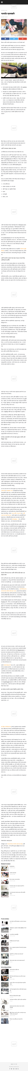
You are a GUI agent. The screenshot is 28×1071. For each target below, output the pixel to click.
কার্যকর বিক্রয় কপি (7, 665)
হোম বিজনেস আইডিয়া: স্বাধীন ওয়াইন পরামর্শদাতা (18, 999)
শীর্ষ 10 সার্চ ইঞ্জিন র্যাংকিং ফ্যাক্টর (15, 995)
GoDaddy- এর (15, 519)
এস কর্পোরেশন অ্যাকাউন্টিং (14, 934)
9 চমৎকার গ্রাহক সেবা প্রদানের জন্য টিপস (17, 885)
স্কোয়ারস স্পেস (9, 490)
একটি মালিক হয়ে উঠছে (4, 10)
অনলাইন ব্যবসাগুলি (13, 872)
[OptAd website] (22, 77)
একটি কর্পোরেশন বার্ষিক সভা (14, 969)
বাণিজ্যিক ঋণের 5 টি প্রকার (14, 940)
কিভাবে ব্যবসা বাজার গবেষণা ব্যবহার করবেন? (17, 960)
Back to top (14, 1064)
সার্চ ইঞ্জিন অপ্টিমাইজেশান (6, 726)
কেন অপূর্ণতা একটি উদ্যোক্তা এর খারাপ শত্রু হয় (18, 921)
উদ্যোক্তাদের (12, 866)
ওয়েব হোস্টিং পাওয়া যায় (16, 513)
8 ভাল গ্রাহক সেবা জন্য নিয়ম (15, 879)
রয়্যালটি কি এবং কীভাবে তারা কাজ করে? (16, 954)
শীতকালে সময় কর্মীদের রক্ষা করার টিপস (16, 1019)
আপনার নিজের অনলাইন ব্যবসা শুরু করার (14, 844)
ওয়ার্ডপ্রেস (3, 490)
